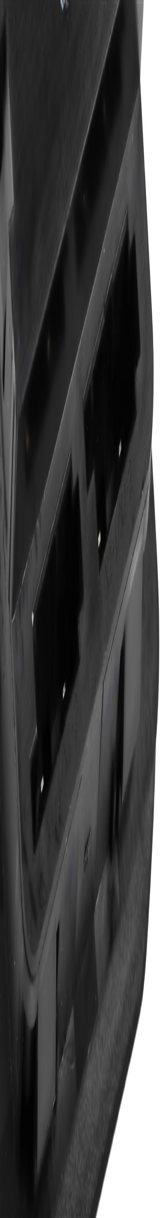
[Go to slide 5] (8, 679)
